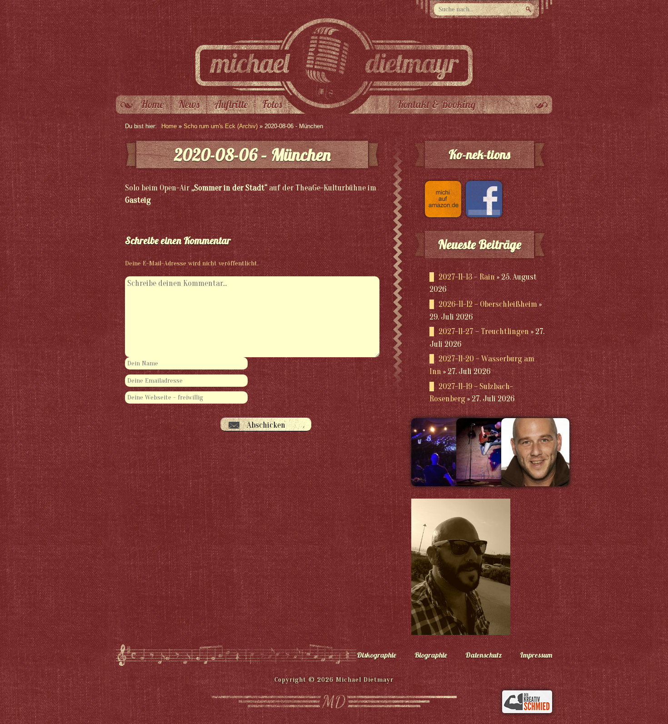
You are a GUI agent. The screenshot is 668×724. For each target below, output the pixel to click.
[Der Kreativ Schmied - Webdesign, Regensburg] (527, 711)
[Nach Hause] (334, 93)
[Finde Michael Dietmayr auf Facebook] (481, 215)
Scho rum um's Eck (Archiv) (221, 126)
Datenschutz (483, 654)
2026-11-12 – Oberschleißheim (488, 304)
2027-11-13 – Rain (467, 277)
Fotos (272, 104)
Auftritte (231, 104)
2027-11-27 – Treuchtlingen (484, 331)
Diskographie (376, 654)
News (188, 104)
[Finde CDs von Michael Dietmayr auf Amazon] (440, 215)
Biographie (430, 654)
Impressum (536, 654)
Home (152, 104)
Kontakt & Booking (436, 104)
